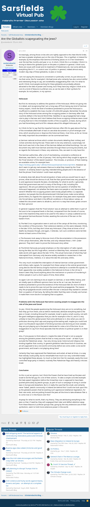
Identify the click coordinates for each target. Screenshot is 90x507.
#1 (87, 51)
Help (83, 501)
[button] (24, 27)
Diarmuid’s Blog (11, 445)
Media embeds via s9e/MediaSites (64, 505)
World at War (55, 438)
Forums (6, 27)
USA (51, 453)
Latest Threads (9, 429)
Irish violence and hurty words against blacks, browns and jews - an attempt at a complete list (24, 483)
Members (31, 27)
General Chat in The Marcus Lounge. (65, 456)
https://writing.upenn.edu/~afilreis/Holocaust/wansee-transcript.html (47, 165)
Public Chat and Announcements (61, 461)
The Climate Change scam (60, 472)
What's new (17, 27)
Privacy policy (75, 501)
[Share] (83, 51)
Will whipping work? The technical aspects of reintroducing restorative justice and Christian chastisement (24, 435)
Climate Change (55, 476)
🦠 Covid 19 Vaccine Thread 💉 (63, 464)
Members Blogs (47, 27)
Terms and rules (63, 501)
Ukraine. (53, 433)
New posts (5, 31)
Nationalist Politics (12, 477)
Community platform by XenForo (34, 505)
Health (52, 469)
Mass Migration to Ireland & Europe (64, 441)
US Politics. (54, 449)
